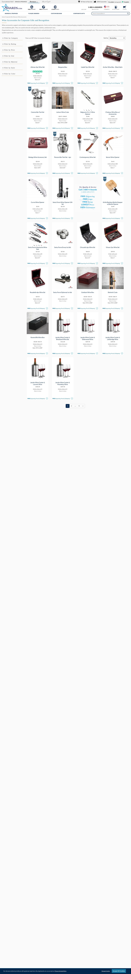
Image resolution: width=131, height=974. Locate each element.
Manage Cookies (106, 971)
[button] (8, 1)
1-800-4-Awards (95, 7)
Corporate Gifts (79, 13)
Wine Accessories (39, 38)
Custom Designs (56, 13)
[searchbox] (110, 13)
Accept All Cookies (119, 971)
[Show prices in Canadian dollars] (108, 7)
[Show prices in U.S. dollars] (105, 7)
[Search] (127, 13)
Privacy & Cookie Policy (60, 971)
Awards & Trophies (11, 13)
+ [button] (3, 38)
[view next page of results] (83, 406)
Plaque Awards (33, 13)
